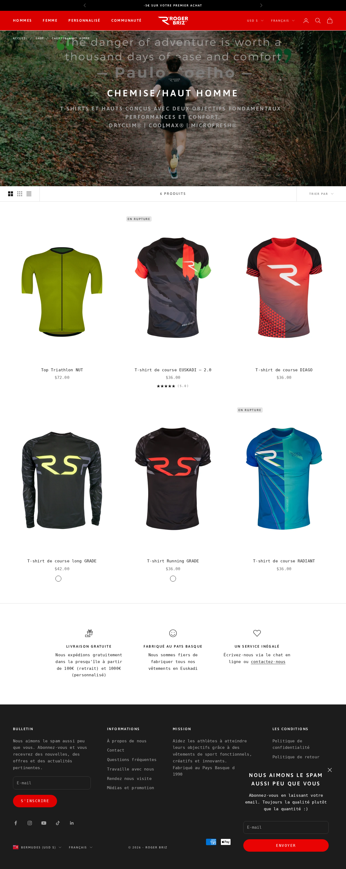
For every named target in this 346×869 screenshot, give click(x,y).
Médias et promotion (130, 787)
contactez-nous (268, 661)
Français (280, 20)
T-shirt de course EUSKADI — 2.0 (173, 370)
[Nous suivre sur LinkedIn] (72, 823)
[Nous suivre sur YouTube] (43, 823)
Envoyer (286, 845)
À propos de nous (127, 741)
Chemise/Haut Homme (71, 38)
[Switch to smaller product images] (19, 193)
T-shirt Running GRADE (173, 561)
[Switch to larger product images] (10, 193)
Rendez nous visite (129, 778)
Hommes (22, 20)
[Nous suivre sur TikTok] (58, 823)
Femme (50, 20)
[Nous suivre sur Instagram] (29, 823)
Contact (115, 750)
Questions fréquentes (132, 759)
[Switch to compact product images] (28, 193)
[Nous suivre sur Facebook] (15, 823)
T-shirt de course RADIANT (284, 561)
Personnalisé (84, 20)
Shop (40, 38)
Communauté (126, 20)
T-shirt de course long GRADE (62, 561)
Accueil (20, 38)
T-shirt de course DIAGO (283, 370)
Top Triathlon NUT (62, 370)
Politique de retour (296, 757)
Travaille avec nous (130, 769)
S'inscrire (35, 801)
